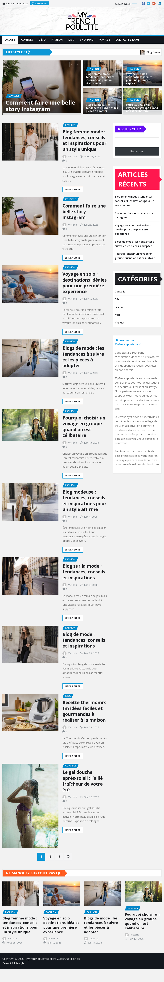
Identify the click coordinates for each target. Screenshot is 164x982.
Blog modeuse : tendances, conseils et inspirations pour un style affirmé (84, 505)
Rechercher (129, 133)
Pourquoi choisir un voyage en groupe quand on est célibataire (142, 108)
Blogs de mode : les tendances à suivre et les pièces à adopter (102, 108)
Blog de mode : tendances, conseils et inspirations (83, 645)
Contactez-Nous (127, 39)
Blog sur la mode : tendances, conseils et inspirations (83, 576)
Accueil (10, 39)
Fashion (57, 39)
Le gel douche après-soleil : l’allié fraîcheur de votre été (82, 785)
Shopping (87, 39)
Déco (42, 39)
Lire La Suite (72, 194)
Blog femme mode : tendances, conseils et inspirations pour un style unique (100, 78)
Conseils (27, 39)
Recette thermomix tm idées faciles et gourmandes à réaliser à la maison (84, 716)
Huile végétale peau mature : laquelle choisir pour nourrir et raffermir (41, 107)
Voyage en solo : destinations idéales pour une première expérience (139, 78)
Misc (71, 39)
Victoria (72, 161)
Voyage (104, 39)
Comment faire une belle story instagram (84, 216)
